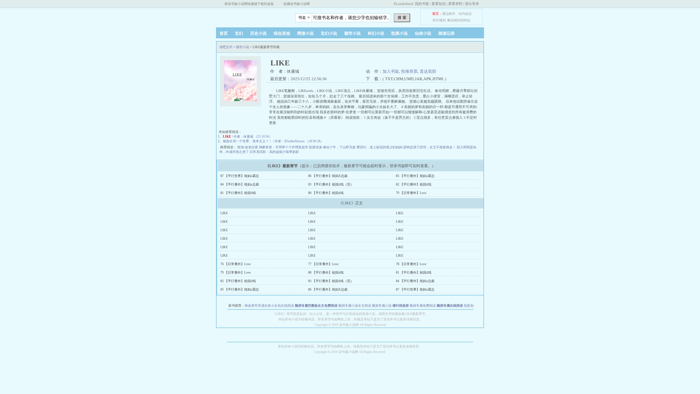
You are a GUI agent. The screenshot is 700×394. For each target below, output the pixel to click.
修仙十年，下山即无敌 (340, 147)
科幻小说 (376, 33)
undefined (405, 4)
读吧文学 (250, 16)
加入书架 (391, 71)
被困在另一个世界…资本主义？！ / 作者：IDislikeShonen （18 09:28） (273, 141)
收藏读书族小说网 (297, 4)
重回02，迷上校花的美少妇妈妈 (380, 147)
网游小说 (305, 33)
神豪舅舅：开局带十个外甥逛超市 (284, 147)
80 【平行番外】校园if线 (326, 193)
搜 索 (402, 17)
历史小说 (258, 33)
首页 (224, 33)
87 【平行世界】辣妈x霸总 (239, 176)
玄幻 (239, 33)
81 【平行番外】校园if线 (238, 193)
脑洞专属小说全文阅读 (354, 306)
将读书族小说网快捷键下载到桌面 (249, 4)
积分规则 (439, 20)
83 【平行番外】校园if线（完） (331, 184)
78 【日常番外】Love (411, 264)
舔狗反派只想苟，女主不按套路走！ (430, 147)
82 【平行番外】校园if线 (413, 184)
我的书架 (422, 4)
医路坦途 (316, 147)
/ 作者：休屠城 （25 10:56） (247, 136)
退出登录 (472, 4)
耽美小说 (399, 33)
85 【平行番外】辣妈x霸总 (415, 176)
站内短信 (465, 14)
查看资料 (455, 4)
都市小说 (352, 33)
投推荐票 (409, 71)
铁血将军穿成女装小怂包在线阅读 (269, 306)
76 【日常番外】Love (235, 264)
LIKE (224, 213)
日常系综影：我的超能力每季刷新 (274, 152)
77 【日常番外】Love (323, 264)
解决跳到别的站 (458, 20)
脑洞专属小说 (382, 306)
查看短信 (438, 4)
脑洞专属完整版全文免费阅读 (316, 306)
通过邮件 (448, 14)
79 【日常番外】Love (411, 193)
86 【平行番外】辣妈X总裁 (328, 176)
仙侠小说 (423, 33)
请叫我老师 (400, 306)
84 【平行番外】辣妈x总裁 (239, 184)
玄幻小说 (329, 33)
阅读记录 (446, 33)
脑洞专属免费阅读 (423, 306)
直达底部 (428, 71)
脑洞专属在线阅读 (450, 306)
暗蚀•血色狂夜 (248, 147)
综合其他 (282, 33)
